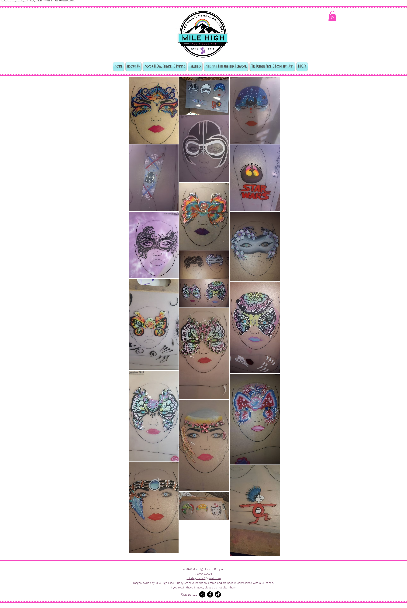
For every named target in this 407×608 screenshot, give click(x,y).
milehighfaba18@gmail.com (204, 578)
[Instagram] (202, 594)
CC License (266, 582)
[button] (332, 16)
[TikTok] (218, 594)
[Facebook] (210, 594)
